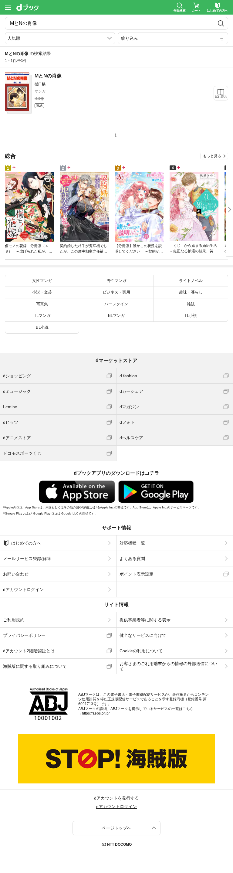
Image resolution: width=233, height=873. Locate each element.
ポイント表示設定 (137, 574)
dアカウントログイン (23, 589)
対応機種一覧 (132, 543)
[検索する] (221, 23)
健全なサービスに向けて (143, 635)
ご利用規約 (13, 619)
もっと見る (212, 156)
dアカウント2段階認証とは (29, 650)
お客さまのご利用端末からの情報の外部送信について (168, 666)
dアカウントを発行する (116, 798)
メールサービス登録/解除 (27, 558)
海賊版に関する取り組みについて (35, 666)
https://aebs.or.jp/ (96, 713)
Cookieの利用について (141, 650)
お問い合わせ (16, 574)
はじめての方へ (26, 543)
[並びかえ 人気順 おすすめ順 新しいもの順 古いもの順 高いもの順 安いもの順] (60, 38)
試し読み (221, 96)
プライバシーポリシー (24, 635)
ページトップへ (116, 828)
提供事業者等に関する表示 (145, 619)
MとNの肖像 (48, 75)
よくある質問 (132, 558)
